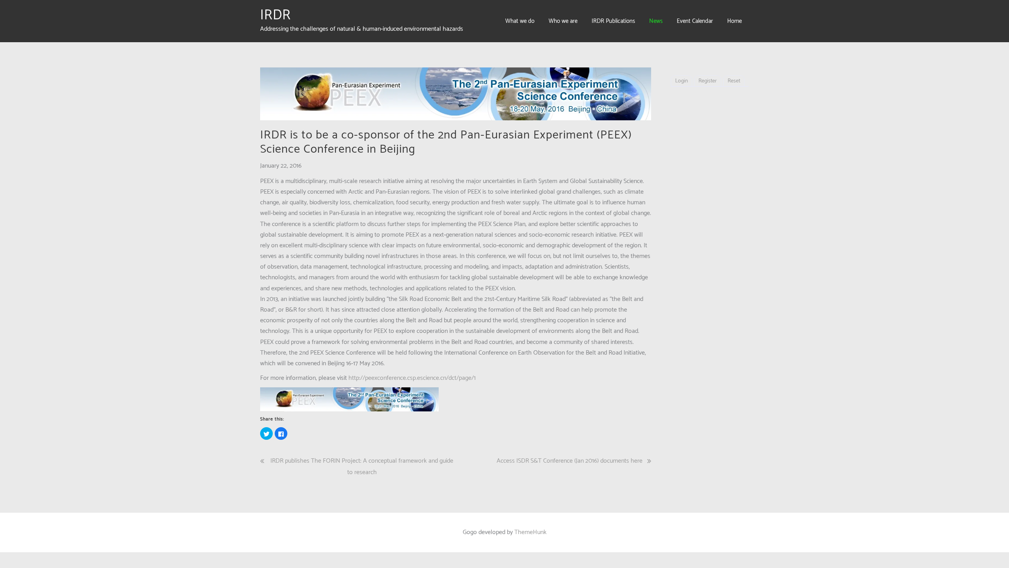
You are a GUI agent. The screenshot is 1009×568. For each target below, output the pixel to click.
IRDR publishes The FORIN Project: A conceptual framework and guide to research (361, 467)
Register (707, 81)
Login (681, 81)
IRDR (275, 15)
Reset (734, 81)
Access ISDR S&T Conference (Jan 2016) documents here (569, 461)
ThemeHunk (530, 532)
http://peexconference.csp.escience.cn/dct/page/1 (412, 378)
